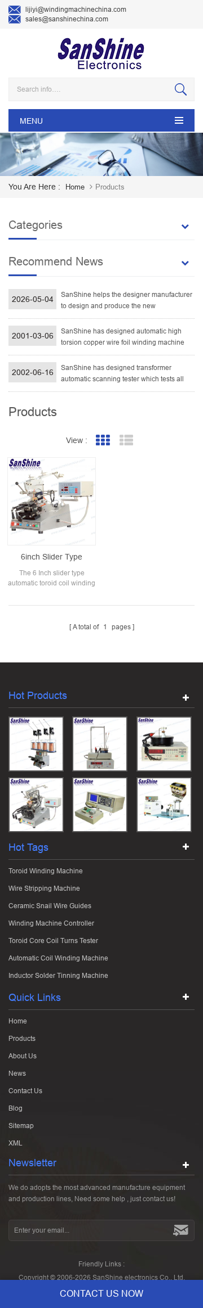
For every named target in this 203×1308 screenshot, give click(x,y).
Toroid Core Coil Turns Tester (53, 941)
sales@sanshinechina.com (66, 19)
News (17, 1073)
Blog (15, 1108)
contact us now (101, 1293)
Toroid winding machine (45, 871)
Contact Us (25, 1091)
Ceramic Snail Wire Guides (49, 906)
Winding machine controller (51, 923)
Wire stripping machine (44, 888)
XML (15, 1143)
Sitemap (21, 1126)
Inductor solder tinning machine (58, 976)
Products (22, 1039)
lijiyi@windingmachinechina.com (75, 9)
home (75, 187)
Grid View (103, 440)
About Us (22, 1056)
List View (126, 440)
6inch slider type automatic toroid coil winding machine (52, 557)
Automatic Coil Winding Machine (58, 958)
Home (17, 1021)
